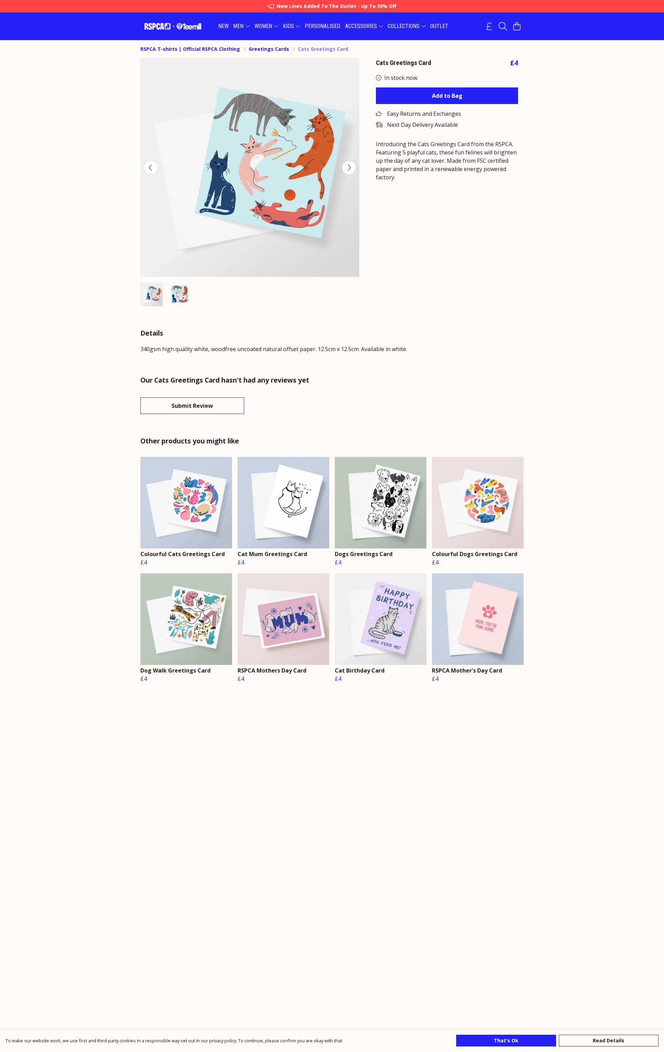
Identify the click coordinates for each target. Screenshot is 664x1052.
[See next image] (349, 168)
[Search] (503, 26)
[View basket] (517, 26)
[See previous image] (151, 168)
